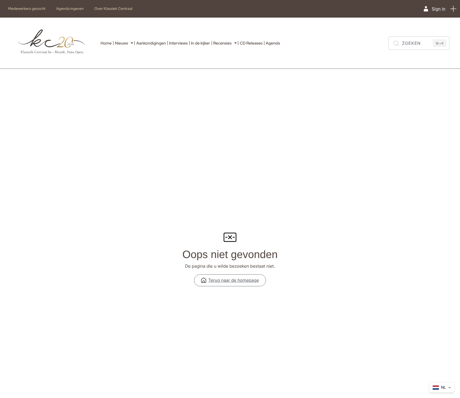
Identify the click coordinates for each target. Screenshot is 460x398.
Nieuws (121, 43)
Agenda (273, 43)
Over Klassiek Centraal (113, 8)
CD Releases (251, 43)
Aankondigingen (151, 43)
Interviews (178, 43)
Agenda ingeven (70, 8)
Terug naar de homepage (233, 280)
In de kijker (200, 43)
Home (106, 43)
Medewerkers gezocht (27, 8)
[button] (453, 9)
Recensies (222, 43)
